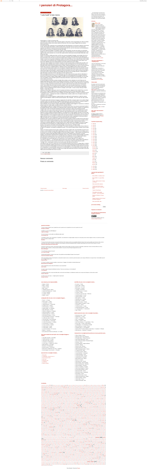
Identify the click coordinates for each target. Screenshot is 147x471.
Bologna (54, 394)
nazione (48, 430)
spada (66, 453)
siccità (92, 451)
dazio (81, 403)
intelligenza (48, 420)
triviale (91, 459)
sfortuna (76, 451)
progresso (50, 441)
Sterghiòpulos (86, 454)
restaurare (96, 444)
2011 (94, 166)
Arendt (72, 388)
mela (43, 427)
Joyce (96, 420)
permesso (52, 436)
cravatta (96, 402)
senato (100, 450)
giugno (93, 156)
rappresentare (73, 443)
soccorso (78, 452)
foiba (65, 412)
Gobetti (70, 415)
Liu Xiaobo (49, 423)
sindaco (57, 452)
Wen (73, 464)
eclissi (102, 406)
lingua (99, 422)
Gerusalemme (67, 414)
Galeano (76, 413)
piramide (67, 437)
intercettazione (53, 420)
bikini (94, 393)
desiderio (87, 404)
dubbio (91, 406)
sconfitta (63, 450)
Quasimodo (77, 442)
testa (83, 458)
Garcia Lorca (95, 413)
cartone (56, 397)
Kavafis (46, 421)
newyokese (62, 430)
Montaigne (86, 428)
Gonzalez (80, 415)
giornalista (90, 414)
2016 (94, 139)
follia (70, 412)
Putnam (55, 442)
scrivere (67, 450)
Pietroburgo (46, 437)
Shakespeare (81, 451)
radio (45, 443)
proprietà (63, 441)
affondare (99, 385)
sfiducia (66, 451)
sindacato (52, 452)
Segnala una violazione (96, 209)
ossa (66, 432)
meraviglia (60, 427)
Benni (65, 393)
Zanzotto (97, 464)
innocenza (83, 419)
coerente (104, 398)
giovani (93, 414)
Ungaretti (77, 460)
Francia (99, 412)
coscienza (75, 402)
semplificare (94, 450)
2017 (94, 137)
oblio (56, 431)
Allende (87, 386)
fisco (60, 412)
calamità (92, 395)
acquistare (69, 385)
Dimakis (57, 405)
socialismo (82, 452)
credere (104, 402)
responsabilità (82, 444)
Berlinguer (72, 393)
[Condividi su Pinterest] (49, 152)
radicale (104, 442)
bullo (56, 395)
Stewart (94, 454)
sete (49, 451)
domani (65, 406)
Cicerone (61, 398)
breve (95, 394)
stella (78, 454)
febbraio (94, 162)
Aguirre (46, 386)
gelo (48, 414)
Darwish (75, 403)
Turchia (47, 460)
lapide (91, 421)
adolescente (80, 385)
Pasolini (87, 433)
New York (58, 430)
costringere (92, 402)
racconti (99, 442)
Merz (80, 427)
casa (63, 397)
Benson (68, 393)
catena (71, 397)
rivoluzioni (56, 446)
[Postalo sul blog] (46, 152)
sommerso (52, 453)
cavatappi (81, 397)
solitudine (48, 453)
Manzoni (96, 424)
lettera (72, 422)
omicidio (81, 431)
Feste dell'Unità (103, 411)
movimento (59, 429)
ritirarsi (101, 445)
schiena (46, 450)
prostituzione (81, 441)
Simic (49, 452)
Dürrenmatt (95, 406)
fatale (48, 411)
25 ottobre (46, 385)
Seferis (80, 450)
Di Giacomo (98, 404)
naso (91, 429)
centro (100, 397)
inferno (64, 419)
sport (43, 454)
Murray (69, 429)
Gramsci (104, 415)
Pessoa (72, 436)
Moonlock (99, 428)
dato (78, 403)
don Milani (68, 406)
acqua (66, 385)
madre (98, 423)
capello (87, 396)
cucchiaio (58, 403)
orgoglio (55, 432)
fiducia (49, 412)
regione (56, 444)
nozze (102, 430)
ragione (55, 443)
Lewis (81, 422)
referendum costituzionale (45, 444)
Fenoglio (74, 411)
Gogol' (72, 415)
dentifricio (83, 404)
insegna (92, 419)
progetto (42, 441)
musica (76, 429)
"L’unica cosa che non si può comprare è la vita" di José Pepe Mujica (98, 187)
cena (94, 397)
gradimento (97, 415)
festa (98, 411)
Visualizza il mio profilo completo (97, 57)
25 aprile (42, 385)
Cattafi (74, 397)
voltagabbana (43, 464)
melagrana (46, 427)
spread (49, 454)
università (86, 460)
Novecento (98, 430)
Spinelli (97, 453)
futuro (66, 413)
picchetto (99, 436)
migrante (101, 427)
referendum (103, 443)
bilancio (98, 393)
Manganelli (92, 424)
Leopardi (65, 422)
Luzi (88, 423)
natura (97, 429)
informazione (68, 419)
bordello (75, 394)
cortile (72, 402)
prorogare (67, 441)
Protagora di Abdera (87, 441)
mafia (105, 423)
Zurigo (50, 465)
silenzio (43, 452)
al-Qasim (62, 386)
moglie (69, 428)
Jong (93, 420)
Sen (97, 450)
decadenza (62, 404)
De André (84, 403)
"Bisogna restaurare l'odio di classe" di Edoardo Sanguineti (98, 199)
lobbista (56, 423)
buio (50, 395)
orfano (48, 432)
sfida (62, 451)
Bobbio (51, 394)
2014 (94, 142)
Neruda (52, 430)
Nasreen (94, 429)
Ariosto (82, 388)
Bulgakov (53, 395)
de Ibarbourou (99, 403)
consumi (91, 401)
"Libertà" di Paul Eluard (96, 190)
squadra (52, 454)
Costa (79, 402)
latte (101, 421)
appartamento (47, 388)
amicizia (57, 387)
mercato (64, 427)
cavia (88, 397)
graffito (101, 415)
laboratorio (78, 421)
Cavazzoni (84, 397)
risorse (90, 445)
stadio (59, 454)
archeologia (58, 388)
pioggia (60, 437)
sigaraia (102, 451)
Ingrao (74, 419)
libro (90, 422)
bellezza (49, 393)
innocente (80, 419)
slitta (75, 452)
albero (73, 386)
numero (43, 431)
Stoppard (97, 454)
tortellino (42, 459)
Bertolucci (81, 393)
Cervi (46, 398)
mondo (78, 428)
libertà (87, 422)
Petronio (82, 436)
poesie (97, 437)
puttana (58, 442)
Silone (46, 452)
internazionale (58, 420)
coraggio (53, 402)
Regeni (52, 444)
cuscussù (66, 403)
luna (80, 423)
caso (65, 397)
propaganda (54, 441)
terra (59, 458)
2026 (94, 123)
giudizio (42, 415)
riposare (83, 445)
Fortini (85, 412)
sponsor (104, 453)
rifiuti (67, 445)
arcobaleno (65, 388)
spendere (81, 453)
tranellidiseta (44, 361)
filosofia (56, 412)
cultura (62, 403)
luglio (93, 154)
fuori (60, 413)
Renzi (71, 444)
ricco (51, 445)
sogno (105, 452)
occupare (61, 431)
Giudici (103, 414)
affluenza (95, 385)
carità (43, 397)
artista (98, 388)
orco (45, 432)
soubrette (62, 453)
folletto (68, 412)
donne (79, 406)
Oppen (85, 431)
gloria (61, 415)
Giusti (45, 415)
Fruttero (46, 413)
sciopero (60, 450)
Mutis (78, 429)
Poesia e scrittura (45, 363)
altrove (96, 386)
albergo (70, 386)
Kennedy (55, 421)
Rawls (84, 443)
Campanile (53, 396)
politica (104, 437)
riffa (64, 445)
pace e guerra (85, 432)
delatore (69, 404)
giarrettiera (75, 414)
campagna (49, 396)
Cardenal (104, 396)
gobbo (66, 415)
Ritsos (45, 446)
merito (75, 427)
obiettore (53, 431)
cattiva (77, 397)
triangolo (85, 459)
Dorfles (83, 406)
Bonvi (68, 394)
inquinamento (88, 419)
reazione (91, 443)
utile (100, 460)
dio (71, 405)
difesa (42, 405)
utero (98, 460)
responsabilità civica (89, 444)
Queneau (81, 442)
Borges (78, 394)
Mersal (78, 427)
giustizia (48, 415)
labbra (75, 421)
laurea (104, 421)
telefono (46, 458)
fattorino (54, 411)
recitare (94, 443)
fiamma (46, 412)
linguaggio (103, 422)
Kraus (61, 421)
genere (55, 414)
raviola (81, 443)
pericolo (48, 436)
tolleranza (97, 458)
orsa (57, 432)
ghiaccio (71, 414)
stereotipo (81, 454)
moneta (83, 428)
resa (78, 444)
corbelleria (57, 402)
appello (52, 388)
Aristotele (85, 388)
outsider (71, 432)
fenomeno (78, 411)
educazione (56, 407)
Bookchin (71, 394)
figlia (51, 412)
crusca (55, 403)
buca (48, 395)
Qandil (61, 442)
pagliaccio (90, 432)
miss (57, 428)
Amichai (53, 387)
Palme (100, 432)
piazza (96, 436)
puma (52, 442)
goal (63, 415)
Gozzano (92, 415)
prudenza (101, 441)
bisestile (45, 394)
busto (71, 395)
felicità (66, 411)
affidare (92, 385)
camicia (46, 396)
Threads (102, 115)
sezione (57, 451)
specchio (72, 453)
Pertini (65, 436)
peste (76, 436)
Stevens (90, 454)
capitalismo (90, 396)
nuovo (46, 431)
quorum (85, 442)
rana (65, 443)
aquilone (55, 388)
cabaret (80, 395)
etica (51, 410)
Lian (84, 422)
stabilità (56, 454)
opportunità (92, 431)
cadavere (83, 395)
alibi (78, 386)
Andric (74, 387)
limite (96, 422)
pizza (84, 437)
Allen (84, 386)
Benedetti (56, 393)
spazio (69, 453)
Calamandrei (88, 395)
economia (43, 407)
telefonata (42, 458)
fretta (105, 412)
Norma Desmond (80, 430)
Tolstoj (101, 458)
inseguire (100, 419)
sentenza (42, 451)
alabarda (66, 386)
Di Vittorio (103, 404)
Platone (90, 437)
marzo (93, 161)
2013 (94, 144)
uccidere (60, 460)
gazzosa (102, 413)
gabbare (70, 413)
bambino (46, 392)
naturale (101, 429)
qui (101, 106)
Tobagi (90, 458)
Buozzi (59, 395)
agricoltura (42, 386)
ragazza (48, 443)
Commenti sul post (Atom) (48, 190)
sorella (56, 453)
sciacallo (53, 450)
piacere (86, 436)
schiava (42, 450)
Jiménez (90, 420)
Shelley (85, 451)
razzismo (87, 443)
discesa (86, 405)
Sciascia (56, 450)
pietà (105, 436)
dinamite (65, 405)
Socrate (95, 452)
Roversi (90, 446)
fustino (63, 413)
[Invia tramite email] (45, 152)
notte (95, 430)
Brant (86, 394)
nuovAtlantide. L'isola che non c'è (48, 356)
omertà (78, 431)
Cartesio (53, 397)
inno (76, 419)
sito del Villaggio (100, 79)
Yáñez (82, 464)
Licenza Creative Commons (96, 218)
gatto (98, 413)
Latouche (98, 421)
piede (102, 436)
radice (42, 443)
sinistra (60, 452)
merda (67, 427)
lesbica (69, 422)
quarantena (72, 442)
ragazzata (51, 443)
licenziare (93, 422)
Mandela (84, 424)
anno (85, 387)
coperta (47, 402)
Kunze (68, 421)
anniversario (81, 387)
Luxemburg (84, 423)
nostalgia (89, 430)
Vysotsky (60, 464)
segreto (84, 450)
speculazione (76, 453)
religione (67, 444)
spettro (88, 453)
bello (52, 393)
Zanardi (90, 464)
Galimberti (80, 413)
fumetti (52, 413)
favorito (57, 411)
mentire (57, 427)
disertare (92, 405)
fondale (73, 412)
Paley (94, 432)
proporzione (59, 441)
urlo (95, 460)
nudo (105, 430)
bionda (104, 393)
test (80, 458)
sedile (77, 450)
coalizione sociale (99, 398)
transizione (64, 459)
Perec (45, 436)
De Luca (103, 403)
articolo (96, 388)
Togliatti (93, 458)
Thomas (86, 458)
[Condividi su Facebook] (48, 152)
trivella (88, 459)
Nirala (69, 430)
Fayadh (60, 411)
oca (58, 431)
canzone (78, 396)
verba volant (90, 461)
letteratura (75, 422)
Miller (47, 428)
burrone (66, 395)
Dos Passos (87, 406)
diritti (78, 405)
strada (105, 454)
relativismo (63, 444)
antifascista (42, 388)
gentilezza (58, 414)
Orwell (60, 432)
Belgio (46, 393)
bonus (65, 394)
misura (60, 428)
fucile (49, 413)
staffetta (62, 454)
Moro (45, 429)
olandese (68, 431)
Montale (90, 428)
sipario (69, 452)
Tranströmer (68, 459)
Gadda (73, 413)
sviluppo (104, 455)
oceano (65, 431)
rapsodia (78, 443)
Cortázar (66, 402)
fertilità (96, 411)
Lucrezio (77, 423)
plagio (86, 437)
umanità (73, 460)
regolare (59, 444)
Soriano (59, 453)
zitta (45, 465)
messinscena (84, 427)
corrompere (61, 402)
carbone (101, 396)
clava (94, 398)
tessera (74, 458)
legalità (52, 422)
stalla (65, 454)
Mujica (63, 429)
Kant (99, 420)
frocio (43, 413)
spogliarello (100, 453)
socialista (87, 452)
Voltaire (47, 464)
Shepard (89, 451)
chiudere (57, 398)
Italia (73, 420)
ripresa (87, 445)
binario (101, 393)
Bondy (62, 394)
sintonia (66, 452)
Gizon (55, 415)
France (96, 412)
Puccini (105, 441)
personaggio (61, 436)
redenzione (98, 443)
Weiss (70, 464)
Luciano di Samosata (72, 423)
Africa (103, 385)
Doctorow (55, 406)
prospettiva (76, 441)
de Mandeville (43, 404)
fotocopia (89, 412)
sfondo (69, 451)
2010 (94, 167)
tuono (101, 459)
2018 (94, 136)
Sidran (99, 451)
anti (95, 387)
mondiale (74, 428)
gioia (86, 414)
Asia (43, 389)
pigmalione (50, 437)
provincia (93, 441)
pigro (54, 437)
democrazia (78, 404)
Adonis (85, 385)
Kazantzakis (50, 421)
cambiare (42, 396)
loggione (62, 423)
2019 (94, 134)
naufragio (104, 429)
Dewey (94, 404)
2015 (94, 140)
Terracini (63, 458)
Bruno (104, 394)
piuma (81, 437)
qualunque (64, 442)
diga (48, 405)
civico (84, 398)
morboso (103, 428)
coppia (50, 402)
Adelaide (73, 385)
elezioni (74, 407)
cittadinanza (80, 398)
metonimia (92, 427)
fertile (93, 411)
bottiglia (83, 394)
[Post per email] (43, 152)
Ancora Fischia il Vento (46, 357)
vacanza (103, 460)
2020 (94, 133)
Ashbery (104, 388)
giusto (52, 415)
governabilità (84, 415)
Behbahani (42, 393)
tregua (79, 459)
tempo (54, 458)
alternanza (90, 386)
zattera (101, 464)
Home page (64, 188)
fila (53, 412)
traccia (53, 459)
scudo (70, 450)
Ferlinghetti (82, 411)
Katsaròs (42, 421)
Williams (79, 464)
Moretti (42, 429)
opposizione (97, 431)
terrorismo (70, 458)
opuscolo (101, 431)
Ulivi (67, 460)
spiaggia (94, 453)
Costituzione (87, 402)
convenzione (43, 402)
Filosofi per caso (45, 360)
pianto (93, 436)
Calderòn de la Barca (97, 395)
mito (62, 428)
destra (91, 404)
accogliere (61, 385)
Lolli (65, 423)
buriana (63, 395)
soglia (102, 452)
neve (55, 430)
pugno (46, 442)
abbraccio (54, 385)
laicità (81, 421)
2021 (94, 131)
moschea (55, 429)
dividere (48, 406)
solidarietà (44, 453)
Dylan (99, 406)
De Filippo (88, 403)
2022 (94, 129)
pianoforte (89, 436)
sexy (54, 451)
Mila (104, 427)
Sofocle (98, 452)
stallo (67, 454)
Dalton (72, 403)
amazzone (103, 386)
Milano (42, 428)
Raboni (95, 442)
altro (93, 386)
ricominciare (57, 445)
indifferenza (47, 419)
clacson (87, 398)
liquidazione (43, 423)
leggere (62, 422)
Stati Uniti (71, 454)
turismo (51, 460)
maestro (101, 423)
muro (66, 429)
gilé (81, 414)
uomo (90, 460)
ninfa (66, 430)
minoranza (53, 428)
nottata (92, 430)
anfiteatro (77, 387)
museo (72, 429)
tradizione (56, 459)
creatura (100, 402)
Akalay (52, 386)
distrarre (103, 405)
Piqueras (63, 437)
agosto (93, 153)
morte (52, 429)
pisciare (75, 437)
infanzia (56, 419)
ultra (70, 460)
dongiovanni (72, 406)
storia (101, 454)
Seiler (87, 450)
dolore (61, 406)
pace (80, 432)
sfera (60, 451)
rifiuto (70, 445)
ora (104, 431)
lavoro (42, 422)
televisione (50, 458)
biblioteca (88, 393)
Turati (104, 459)
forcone (77, 412)
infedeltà (61, 419)
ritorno (104, 445)
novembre (94, 148)
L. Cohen (71, 421)
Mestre (89, 427)
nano (83, 429)
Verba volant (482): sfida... (97, 201)
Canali (61, 396)
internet (63, 420)
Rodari (65, 446)
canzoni (82, 396)
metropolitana (97, 427)
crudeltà (51, 403)
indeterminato (43, 419)
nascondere (87, 429)
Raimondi (62, 443)
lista (46, 423)
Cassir (68, 397)
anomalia (88, 387)
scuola (73, 450)
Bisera (42, 394)
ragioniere (58, 443)
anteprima (92, 387)
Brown (98, 394)
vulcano (57, 464)
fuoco (58, 413)
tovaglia (49, 459)
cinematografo (66, 398)
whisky (76, 464)
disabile (83, 405)
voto (50, 464)
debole (58, 404)
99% (50, 385)
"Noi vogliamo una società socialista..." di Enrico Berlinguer (98, 193)
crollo (48, 403)
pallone (97, 432)
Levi (78, 422)
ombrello (74, 431)
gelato (105, 413)
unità (83, 460)
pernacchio (56, 436)
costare (82, 402)
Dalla (69, 403)
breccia (89, 394)
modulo (66, 428)
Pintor (57, 437)
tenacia (57, 458)
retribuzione (43, 445)
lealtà (49, 422)
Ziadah (104, 464)
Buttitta (77, 395)
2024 (94, 126)
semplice (90, 450)
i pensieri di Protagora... (56, 5)
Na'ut (81, 429)
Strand (46, 455)
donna (76, 406)
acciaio (58, 385)
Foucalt (92, 412)
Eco (104, 406)
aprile (93, 159)
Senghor (103, 450)
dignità (51, 405)
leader (46, 422)
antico (98, 387)
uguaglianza (64, 460)
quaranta (68, 442)
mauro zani (44, 359)
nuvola (49, 431)
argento (76, 388)
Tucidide (98, 459)
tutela (57, 460)
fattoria (51, 411)
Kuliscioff (64, 421)
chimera (54, 398)
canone (72, 396)
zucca (48, 465)
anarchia (70, 387)
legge (55, 422)
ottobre (93, 150)
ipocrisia (69, 420)
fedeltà (64, 411)
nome (75, 430)
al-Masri (58, 386)
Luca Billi (98, 23)
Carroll (50, 397)
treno (82, 459)
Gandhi (87, 413)
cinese (70, 398)
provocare (97, 441)
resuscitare (100, 444)
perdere (42, 436)
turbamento (42, 460)
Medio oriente (98, 425)
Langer (88, 421)
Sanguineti (85, 447)
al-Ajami (55, 386)
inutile (66, 420)
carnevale (46, 397)
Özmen (78, 432)
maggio (93, 157)
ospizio (63, 432)
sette (51, 451)
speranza (84, 453)
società (90, 452)
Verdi (98, 461)
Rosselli (74, 446)
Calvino (102, 395)
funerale (55, 413)
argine (79, 388)
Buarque (45, 395)
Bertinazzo (76, 393)
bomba (59, 394)
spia (90, 453)
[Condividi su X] (47, 152)
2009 (94, 169)
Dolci (58, 406)
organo (51, 432)
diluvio (54, 405)
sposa (46, 454)
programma (46, 441)
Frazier (102, 412)
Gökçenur (76, 415)
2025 (94, 125)
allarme (81, 386)
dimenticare (61, 405)
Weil (67, 464)
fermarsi (86, 411)
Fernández (89, 411)
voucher (53, 464)
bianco (84, 393)
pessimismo (68, 436)
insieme (104, 419)
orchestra (42, 432)
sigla (105, 451)
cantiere (75, 396)
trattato (76, 459)
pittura (78, 437)
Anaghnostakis (65, 387)
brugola (101, 394)
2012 (94, 145)
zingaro (42, 465)
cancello (64, 396)
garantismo (90, 413)
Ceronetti (103, 397)
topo (104, 458)
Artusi (101, 388)
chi (51, 398)
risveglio (98, 445)
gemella (52, 414)
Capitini (94, 396)
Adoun (88, 385)
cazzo (91, 397)
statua (75, 454)
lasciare (95, 421)
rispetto (94, 445)
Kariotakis (103, 420)
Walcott (64, 464)
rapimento (68, 443)
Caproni (97, 396)
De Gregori (94, 403)
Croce (42, 403)
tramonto (60, 459)
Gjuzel (59, 415)
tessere (78, 458)
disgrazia (96, 405)
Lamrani (85, 421)
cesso (49, 398)
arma (89, 388)
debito (55, 404)
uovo (93, 460)
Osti (68, 432)
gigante (79, 414)
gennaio (93, 164)
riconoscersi (61, 445)
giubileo (100, 414)
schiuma (49, 450)
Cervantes (42, 398)
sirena (72, 452)
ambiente (42, 387)
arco (62, 388)
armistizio (92, 388)
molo (71, 428)
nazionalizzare (44, 430)
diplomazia (74, 405)
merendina (71, 427)
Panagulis (103, 432)
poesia (93, 437)
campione (58, 396)
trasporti (73, 459)
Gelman (46, 414)
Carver (60, 397)
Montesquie (95, 428)
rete (104, 444)
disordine (100, 405)
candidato (68, 396)
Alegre (76, 386)
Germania (62, 414)
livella (53, 423)
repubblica (75, 444)
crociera (45, 403)
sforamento (72, 451)
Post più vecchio (86, 188)
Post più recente (44, 188)
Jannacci (81, 420)
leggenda (58, 422)
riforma (73, 445)
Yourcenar (86, 464)
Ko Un (58, 421)
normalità (85, 430)
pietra (43, 437)
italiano (78, 420)
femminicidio (70, 411)
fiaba (43, 412)
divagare (45, 406)
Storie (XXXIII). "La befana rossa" (98, 175)
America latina (48, 387)
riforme (76, 445)
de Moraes (51, 404)
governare (88, 415)
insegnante (96, 419)
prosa (71, 441)
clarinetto (91, 398)
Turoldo (54, 460)
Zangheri (93, 464)
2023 (94, 128)
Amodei (60, 387)
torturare (46, 459)
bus (68, 395)
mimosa (50, 428)
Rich (53, 445)
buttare (74, 395)
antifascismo (102, 387)
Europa (61, 410)
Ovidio (74, 432)
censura (97, 397)
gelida (43, 414)
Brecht (92, 394)
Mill (44, 428)
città (77, 398)
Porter (84, 438)
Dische (89, 405)
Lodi (59, 423)
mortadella (48, 429)
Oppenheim (88, 431)
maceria (91, 423)
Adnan (77, 385)
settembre (94, 151)
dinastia (69, 405)
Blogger (78, 468)
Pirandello (71, 437)
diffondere (45, 405)
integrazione (43, 420)
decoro (66, 404)
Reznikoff (47, 445)
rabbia (92, 442)
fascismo (42, 411)
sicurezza (95, 451)
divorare (51, 406)
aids (49, 386)
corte (69, 402)
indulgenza (52, 419)
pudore (43, 442)
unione (80, 460)
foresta (80, 412)
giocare (84, 414)
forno (83, 412)
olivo (71, 431)
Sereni (46, 451)
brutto (42, 395)
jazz (87, 420)
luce (67, 423)
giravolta (97, 414)
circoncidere (73, 398)
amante (100, 386)
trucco (94, 459)
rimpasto (80, 445)
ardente (69, 388)
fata (45, 411)
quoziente (89, 442)
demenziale (73, 404)
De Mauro (47, 404)
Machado (95, 423)
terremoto (66, 458)
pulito (49, 442)
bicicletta (91, 393)
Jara (84, 420)
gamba (84, 413)
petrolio (79, 436)
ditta (41, 406)
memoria (51, 427)
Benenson (61, 393)
